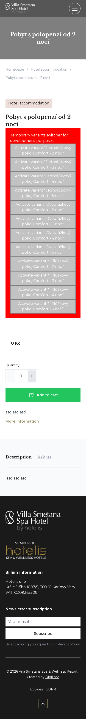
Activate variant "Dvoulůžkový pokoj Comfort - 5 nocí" (43, 250)
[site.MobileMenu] (75, 8)
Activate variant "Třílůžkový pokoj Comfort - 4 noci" (43, 292)
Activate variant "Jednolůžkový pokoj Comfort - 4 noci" (43, 179)
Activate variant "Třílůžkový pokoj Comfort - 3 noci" (43, 278)
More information (22, 421)
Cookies (36, 689)
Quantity (12, 365)
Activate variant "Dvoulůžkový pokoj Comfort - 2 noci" (43, 207)
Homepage (15, 69)
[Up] (43, 703)
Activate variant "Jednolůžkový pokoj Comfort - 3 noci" (43, 165)
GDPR (51, 689)
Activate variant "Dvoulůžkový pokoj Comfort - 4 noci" (43, 235)
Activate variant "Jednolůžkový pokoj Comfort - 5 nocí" (43, 193)
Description (19, 457)
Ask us (44, 457)
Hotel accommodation (49, 69)
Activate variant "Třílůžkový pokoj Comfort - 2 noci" (43, 264)
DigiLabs (52, 677)
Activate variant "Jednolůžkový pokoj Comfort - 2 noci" (43, 150)
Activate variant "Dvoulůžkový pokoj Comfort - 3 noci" (43, 221)
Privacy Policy (69, 644)
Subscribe (43, 633)
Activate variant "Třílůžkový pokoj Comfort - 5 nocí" (43, 306)
